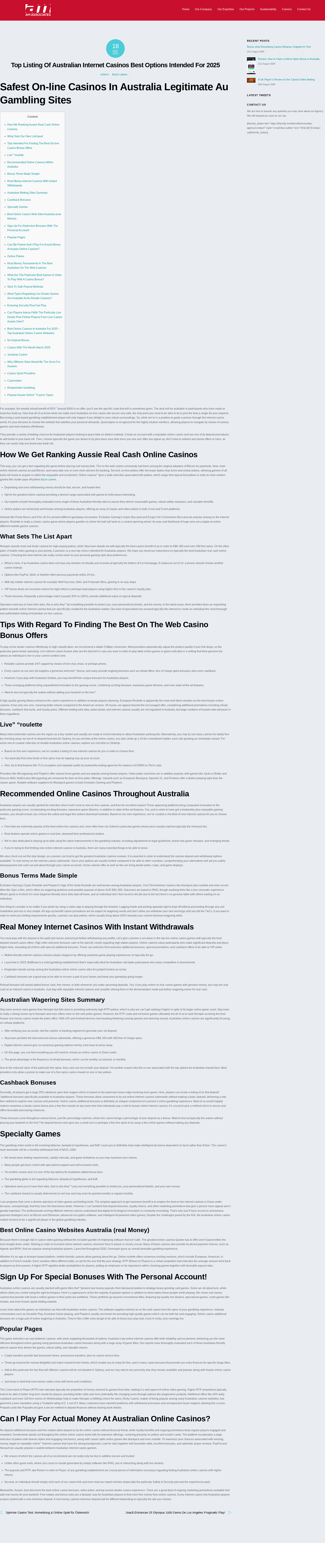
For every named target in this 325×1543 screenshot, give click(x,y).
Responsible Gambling (21, 387)
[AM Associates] (38, 15)
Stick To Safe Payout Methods (25, 286)
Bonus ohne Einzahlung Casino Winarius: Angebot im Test (279, 46)
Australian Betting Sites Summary (27, 192)
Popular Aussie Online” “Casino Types (30, 395)
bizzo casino (119, 74)
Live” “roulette (15, 155)
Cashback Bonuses (19, 199)
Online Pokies (15, 256)
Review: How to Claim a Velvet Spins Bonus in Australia (288, 58)
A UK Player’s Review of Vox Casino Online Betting (286, 79)
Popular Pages (16, 237)
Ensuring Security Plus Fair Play (26, 305)
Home (185, 9)
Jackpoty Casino (17, 354)
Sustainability (268, 9)
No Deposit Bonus (18, 340)
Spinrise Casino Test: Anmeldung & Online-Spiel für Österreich (47, 1512)
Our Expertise (226, 9)
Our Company (203, 9)
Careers (287, 9)
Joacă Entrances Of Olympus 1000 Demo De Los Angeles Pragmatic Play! (175, 1512)
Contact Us (304, 9)
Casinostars (14, 380)
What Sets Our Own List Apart (25, 136)
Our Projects (247, 9)
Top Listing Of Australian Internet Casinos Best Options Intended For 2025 (115, 65)
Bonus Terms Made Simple (23, 173)
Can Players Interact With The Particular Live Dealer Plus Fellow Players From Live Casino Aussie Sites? (34, 317)
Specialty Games (17, 206)
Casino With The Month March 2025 (28, 347)
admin (104, 74)
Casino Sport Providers (21, 373)
